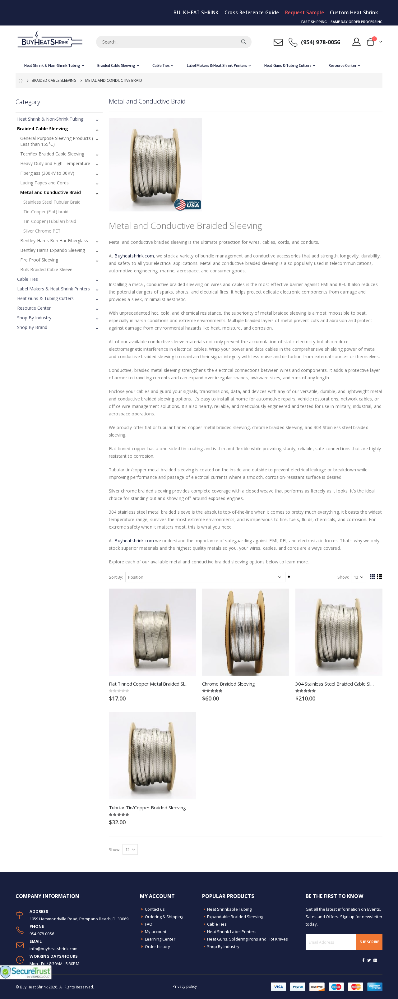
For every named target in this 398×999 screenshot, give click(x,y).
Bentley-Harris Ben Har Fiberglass (54, 240)
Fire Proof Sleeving (39, 260)
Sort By (115, 577)
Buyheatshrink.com (134, 256)
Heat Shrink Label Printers (232, 931)
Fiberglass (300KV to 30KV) (47, 173)
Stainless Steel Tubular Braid (52, 202)
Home (21, 80)
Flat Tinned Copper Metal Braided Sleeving (149, 684)
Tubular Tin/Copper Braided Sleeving (147, 807)
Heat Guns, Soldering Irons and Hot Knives (247, 939)
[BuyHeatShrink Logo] (50, 42)
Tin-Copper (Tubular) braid (49, 221)
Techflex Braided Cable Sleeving (52, 154)
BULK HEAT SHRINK (196, 12)
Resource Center (34, 308)
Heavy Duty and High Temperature (55, 163)
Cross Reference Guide (251, 12)
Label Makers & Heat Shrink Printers (53, 289)
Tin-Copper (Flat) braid (45, 212)
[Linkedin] (375, 960)
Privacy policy (185, 986)
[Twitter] (369, 960)
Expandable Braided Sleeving (235, 916)
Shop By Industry (34, 318)
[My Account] (356, 42)
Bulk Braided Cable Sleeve (46, 269)
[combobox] (174, 42)
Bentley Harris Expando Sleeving (52, 250)
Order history (157, 946)
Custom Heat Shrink (354, 12)
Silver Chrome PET (42, 231)
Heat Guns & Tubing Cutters (45, 298)
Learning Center (160, 939)
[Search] (244, 42)
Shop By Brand (32, 327)
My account (156, 931)
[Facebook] (363, 960)
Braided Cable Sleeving (54, 80)
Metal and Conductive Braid (50, 192)
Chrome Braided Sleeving (228, 684)
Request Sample (304, 12)
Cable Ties (27, 279)
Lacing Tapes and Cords (44, 183)
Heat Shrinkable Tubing (229, 909)
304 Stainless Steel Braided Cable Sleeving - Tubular (335, 684)
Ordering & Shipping (164, 916)
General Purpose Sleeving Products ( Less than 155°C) (56, 141)
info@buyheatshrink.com (53, 948)
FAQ (148, 924)
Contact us (155, 909)
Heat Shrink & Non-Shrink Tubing (50, 119)
